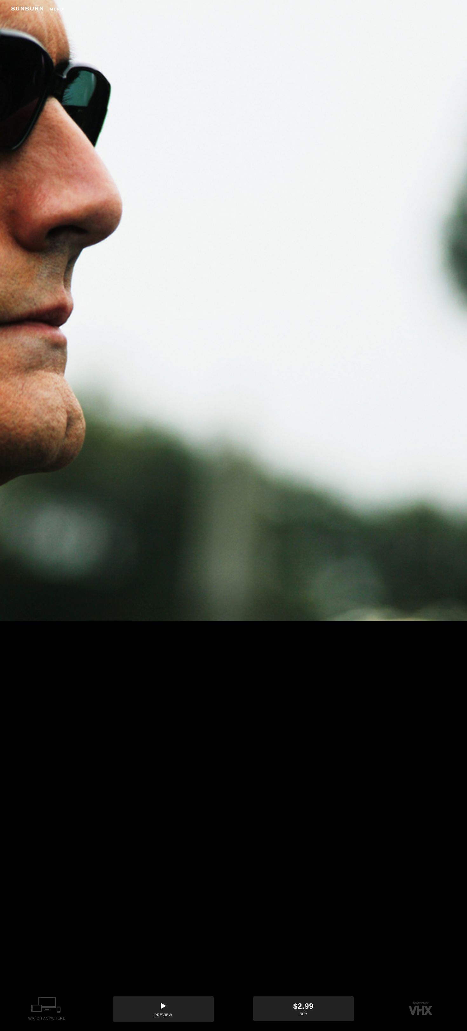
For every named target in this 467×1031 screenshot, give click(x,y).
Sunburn (27, 8)
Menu (57, 9)
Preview (163, 1015)
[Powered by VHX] (420, 1008)
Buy (303, 1009)
